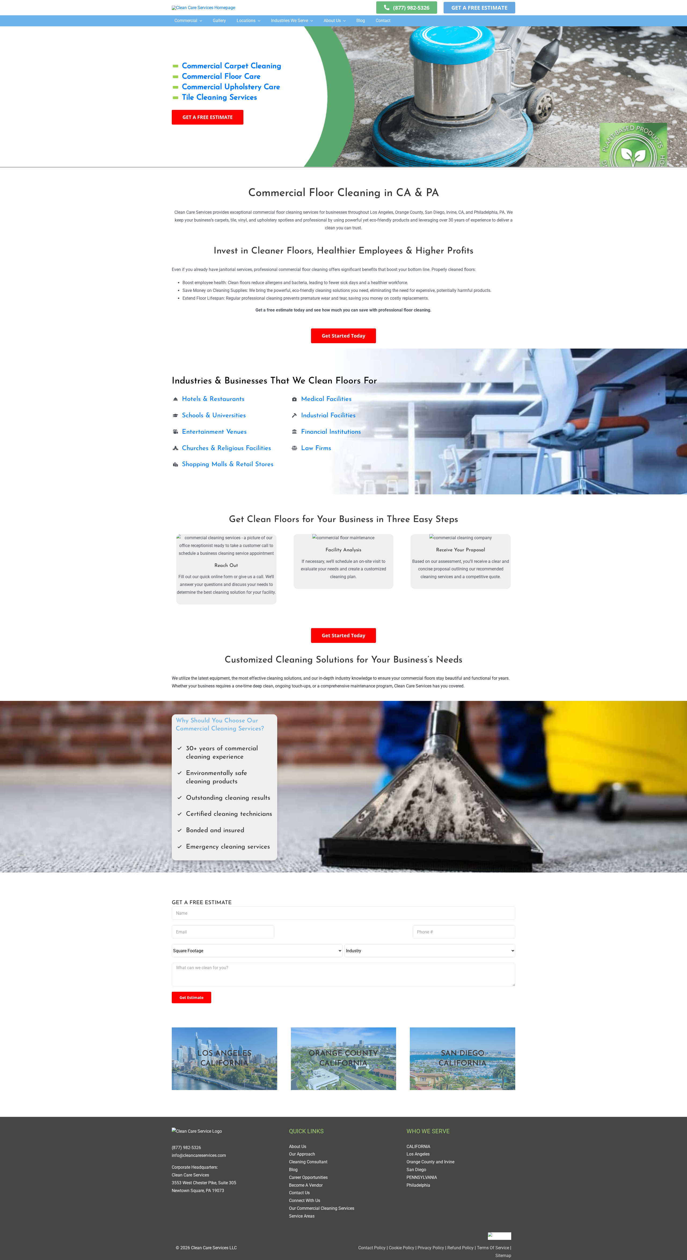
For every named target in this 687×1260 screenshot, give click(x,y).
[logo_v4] (203, 7)
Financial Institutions (331, 432)
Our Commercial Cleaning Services (321, 1208)
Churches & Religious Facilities (226, 448)
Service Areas (302, 1216)
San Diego (416, 1169)
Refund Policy (460, 1247)
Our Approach (302, 1154)
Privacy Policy (431, 1247)
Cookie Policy (401, 1247)
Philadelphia (418, 1185)
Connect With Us (304, 1200)
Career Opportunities (308, 1177)
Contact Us (299, 1192)
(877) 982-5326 (186, 1147)
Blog (293, 1169)
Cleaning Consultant (308, 1161)
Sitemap (503, 1255)
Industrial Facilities (328, 415)
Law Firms (316, 448)
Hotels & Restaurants (213, 399)
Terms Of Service (493, 1247)
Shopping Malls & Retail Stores (227, 464)
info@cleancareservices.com (199, 1155)
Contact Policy (372, 1247)
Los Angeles (418, 1154)
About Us (297, 1146)
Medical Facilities (326, 399)
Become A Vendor (306, 1185)
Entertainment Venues (214, 432)
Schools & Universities (214, 415)
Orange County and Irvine (430, 1161)
